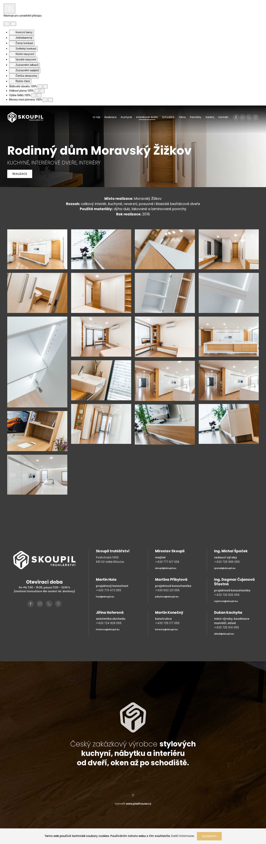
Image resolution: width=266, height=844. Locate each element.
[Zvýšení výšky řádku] (39, 95)
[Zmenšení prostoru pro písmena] (45, 100)
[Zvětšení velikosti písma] (42, 91)
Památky (195, 117)
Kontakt (223, 117)
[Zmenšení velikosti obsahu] (40, 86)
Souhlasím (209, 836)
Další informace (182, 836)
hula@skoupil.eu (105, 596)
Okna (182, 117)
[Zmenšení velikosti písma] (36, 91)
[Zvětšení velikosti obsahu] (45, 86)
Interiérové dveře (147, 117)
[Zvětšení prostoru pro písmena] (50, 100)
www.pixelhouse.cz (138, 804)
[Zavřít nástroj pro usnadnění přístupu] (13, 24)
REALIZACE (19, 174)
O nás (96, 117)
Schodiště (168, 117)
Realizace (111, 117)
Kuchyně (126, 117)
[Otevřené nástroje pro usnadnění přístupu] (9, 8)
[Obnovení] (7, 24)
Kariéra (210, 117)
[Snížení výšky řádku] (33, 95)
